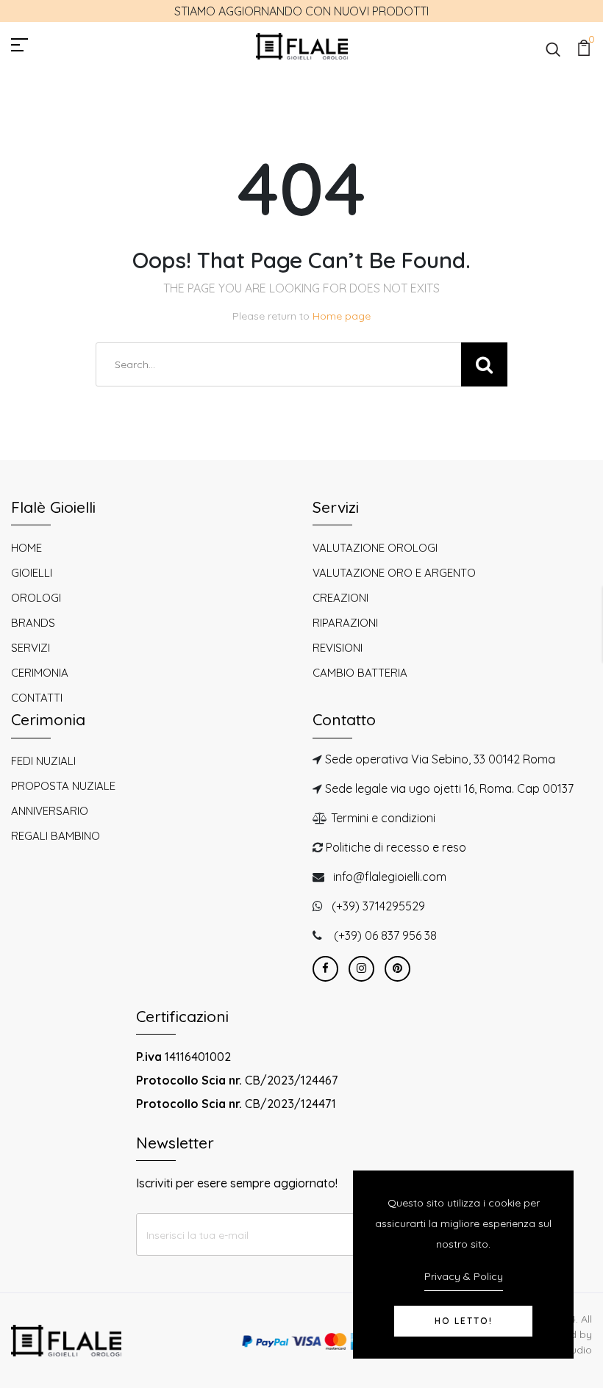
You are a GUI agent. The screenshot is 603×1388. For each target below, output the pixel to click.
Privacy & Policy (463, 1276)
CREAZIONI (340, 598)
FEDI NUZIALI (43, 761)
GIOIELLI (31, 573)
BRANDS (33, 623)
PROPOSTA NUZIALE (63, 786)
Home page (342, 316)
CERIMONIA (39, 673)
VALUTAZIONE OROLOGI (375, 548)
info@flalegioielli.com (389, 876)
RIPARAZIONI (345, 623)
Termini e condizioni (383, 817)
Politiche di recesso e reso (396, 847)
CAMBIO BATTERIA (360, 673)
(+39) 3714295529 (378, 906)
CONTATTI (37, 698)
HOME (26, 548)
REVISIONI (338, 648)
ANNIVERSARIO (49, 811)
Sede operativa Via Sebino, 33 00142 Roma (440, 759)
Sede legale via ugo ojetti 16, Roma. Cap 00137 (449, 788)
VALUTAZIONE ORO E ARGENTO (394, 573)
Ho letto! (464, 1320)
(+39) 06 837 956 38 (385, 935)
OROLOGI (36, 598)
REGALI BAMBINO (55, 836)
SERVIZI (30, 648)
